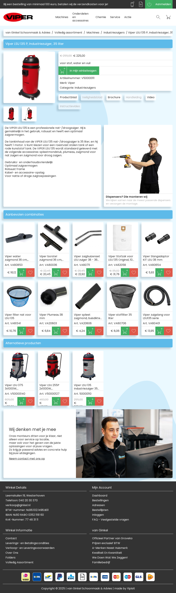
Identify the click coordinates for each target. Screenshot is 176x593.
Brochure (114, 97)
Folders (10, 557)
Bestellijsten (100, 510)
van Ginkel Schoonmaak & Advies (28, 32)
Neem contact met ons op (27, 458)
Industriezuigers (114, 32)
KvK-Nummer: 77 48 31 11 (22, 519)
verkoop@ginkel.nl (18, 505)
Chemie (101, 17)
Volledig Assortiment (20, 562)
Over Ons (12, 553)
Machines (61, 17)
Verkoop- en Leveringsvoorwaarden (30, 548)
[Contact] (132, 4)
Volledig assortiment (68, 32)
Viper (71, 83)
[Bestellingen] (140, 4)
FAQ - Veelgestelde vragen (110, 519)
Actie (127, 17)
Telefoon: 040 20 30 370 (22, 500)
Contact (11, 538)
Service (115, 17)
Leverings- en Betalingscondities (27, 543)
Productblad (68, 97)
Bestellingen (100, 500)
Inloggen (98, 515)
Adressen (98, 505)
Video (151, 97)
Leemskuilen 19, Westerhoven (25, 495)
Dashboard (99, 495)
